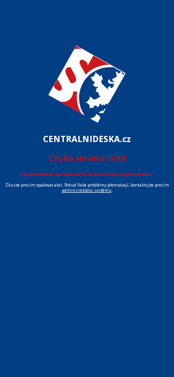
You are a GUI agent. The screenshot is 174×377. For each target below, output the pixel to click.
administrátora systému (87, 190)
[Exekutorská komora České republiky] (87, 127)
